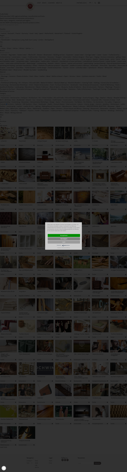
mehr (63, 242)
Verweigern (63, 239)
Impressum (59, 247)
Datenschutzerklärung (66, 247)
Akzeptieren (64, 235)
